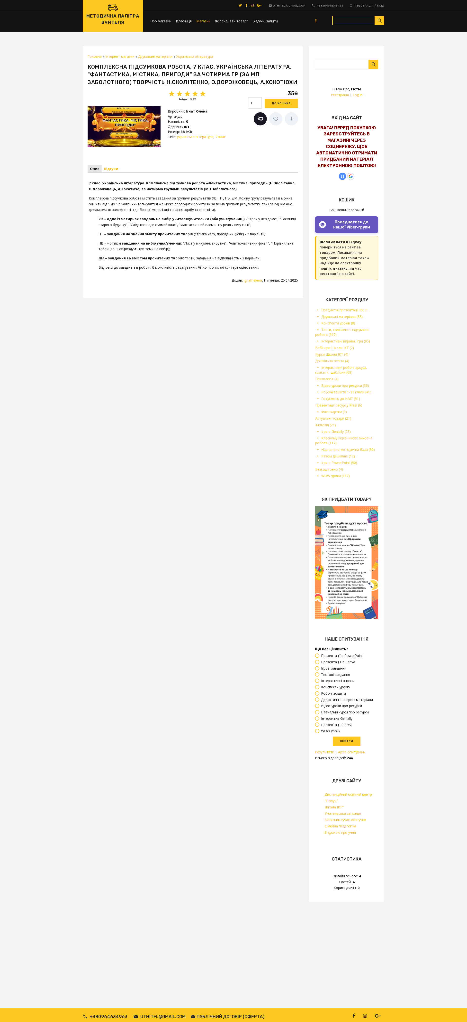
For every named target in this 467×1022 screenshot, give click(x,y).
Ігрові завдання (334, 668)
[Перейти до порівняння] (291, 118)
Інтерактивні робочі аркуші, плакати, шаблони (341, 370)
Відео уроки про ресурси (345, 385)
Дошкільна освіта (332, 361)
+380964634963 (330, 5)
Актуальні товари (333, 418)
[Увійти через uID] (342, 176)
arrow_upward (456, 1011)
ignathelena (253, 280)
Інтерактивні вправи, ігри (345, 341)
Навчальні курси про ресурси (345, 712)
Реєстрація (364, 5)
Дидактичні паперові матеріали (347, 699)
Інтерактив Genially (336, 718)
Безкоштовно (329, 469)
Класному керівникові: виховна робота (343, 440)
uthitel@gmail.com (289, 5)
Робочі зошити (333, 693)
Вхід (380, 5)
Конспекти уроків (338, 323)
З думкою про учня (340, 832)
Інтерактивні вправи (338, 681)
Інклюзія (325, 425)
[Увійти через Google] (350, 176)
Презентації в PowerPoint (342, 655)
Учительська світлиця (343, 813)
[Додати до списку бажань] (275, 118)
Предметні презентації (344, 310)
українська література (195, 136)
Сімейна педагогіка (340, 826)
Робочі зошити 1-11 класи (346, 392)
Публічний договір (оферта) (230, 1016)
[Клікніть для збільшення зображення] (124, 126)
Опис (94, 168)
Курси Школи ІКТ (331, 354)
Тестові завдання (335, 674)
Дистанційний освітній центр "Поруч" (348, 797)
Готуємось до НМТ (340, 398)
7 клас (221, 136)
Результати (324, 752)
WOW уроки (335, 475)
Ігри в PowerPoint (339, 462)
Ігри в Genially (336, 431)
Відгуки (111, 168)
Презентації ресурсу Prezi (338, 405)
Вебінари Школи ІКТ (334, 347)
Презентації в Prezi (336, 724)
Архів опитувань (351, 752)
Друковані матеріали (342, 316)
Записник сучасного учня (345, 819)
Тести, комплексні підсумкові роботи (342, 332)
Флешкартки (334, 411)
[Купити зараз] (260, 118)
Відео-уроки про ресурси (341, 706)
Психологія (327, 379)
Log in (357, 95)
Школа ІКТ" (334, 807)
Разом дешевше (338, 456)
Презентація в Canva (338, 662)
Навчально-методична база (348, 449)
